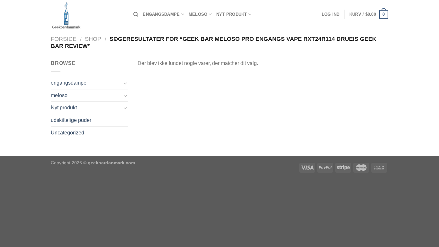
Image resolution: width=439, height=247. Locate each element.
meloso (198, 14)
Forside (63, 38)
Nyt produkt (231, 14)
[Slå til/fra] (125, 83)
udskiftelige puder (71, 120)
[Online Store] (87, 14)
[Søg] (135, 14)
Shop (93, 38)
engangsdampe (161, 14)
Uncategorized (67, 132)
